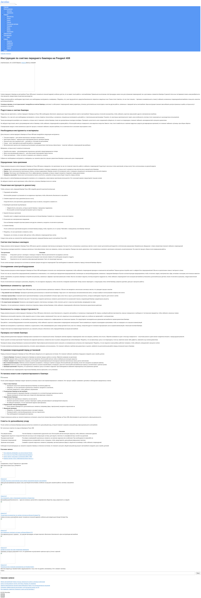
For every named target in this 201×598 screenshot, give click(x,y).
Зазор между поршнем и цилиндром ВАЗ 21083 (18, 456)
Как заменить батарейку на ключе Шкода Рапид (18, 453)
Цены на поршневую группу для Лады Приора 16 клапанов (18, 583)
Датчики (9, 11)
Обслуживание (8, 9)
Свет (8, 37)
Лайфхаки (10, 43)
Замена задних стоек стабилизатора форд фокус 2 (18, 458)
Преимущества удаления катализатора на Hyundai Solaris (17, 567)
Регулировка (7, 35)
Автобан (5, 1)
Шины (9, 29)
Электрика (10, 31)
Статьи (6, 39)
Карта (5, 50)
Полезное (10, 45)
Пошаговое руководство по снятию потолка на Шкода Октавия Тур (20, 515)
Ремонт (6, 14)
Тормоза (9, 26)
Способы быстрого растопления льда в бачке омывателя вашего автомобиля (23, 481)
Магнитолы (10, 16)
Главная (6, 7)
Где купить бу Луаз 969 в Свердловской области (18, 455)
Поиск (2, 570)
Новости (9, 41)
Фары (8, 28)
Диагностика (7, 33)
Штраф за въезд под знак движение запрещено (15, 549)
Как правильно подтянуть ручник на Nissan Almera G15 (17, 532)
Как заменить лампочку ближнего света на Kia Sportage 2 (17, 589)
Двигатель (10, 13)
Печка (9, 18)
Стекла (9, 22)
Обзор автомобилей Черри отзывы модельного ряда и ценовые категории (23, 582)
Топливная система (12, 24)
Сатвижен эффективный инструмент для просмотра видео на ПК (20, 587)
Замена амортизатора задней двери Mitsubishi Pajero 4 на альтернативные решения (25, 585)
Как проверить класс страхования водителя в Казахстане (17, 498)
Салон (8, 20)
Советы (9, 46)
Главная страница (6, 53)
